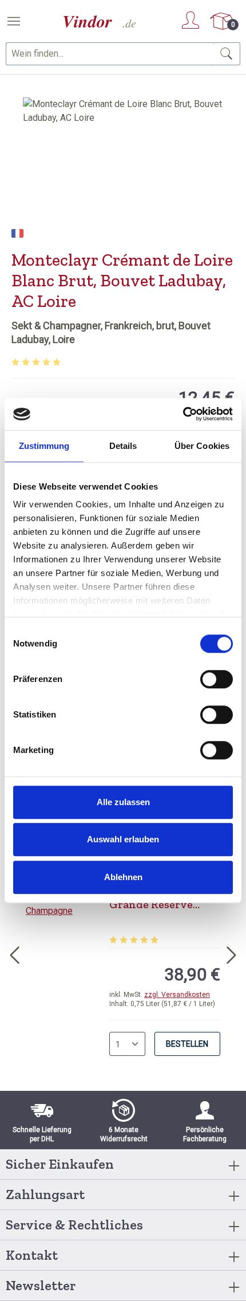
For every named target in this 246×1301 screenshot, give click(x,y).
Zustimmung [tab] (44, 446)
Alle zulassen (123, 802)
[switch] (216, 679)
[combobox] (110, 53)
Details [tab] (123, 446)
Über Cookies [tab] (201, 446)
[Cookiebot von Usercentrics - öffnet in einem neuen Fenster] (183, 414)
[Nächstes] (231, 953)
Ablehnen (123, 877)
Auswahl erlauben (123, 839)
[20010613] (123, 161)
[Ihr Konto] (190, 20)
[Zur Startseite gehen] (100, 21)
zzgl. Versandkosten (177, 995)
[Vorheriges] (14, 953)
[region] (123, 161)
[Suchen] (226, 53)
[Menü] (13, 21)
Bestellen (187, 1043)
